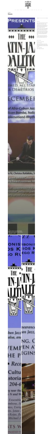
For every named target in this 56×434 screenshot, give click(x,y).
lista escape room (39, 41)
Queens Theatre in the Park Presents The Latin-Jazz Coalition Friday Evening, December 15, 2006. (42, 23)
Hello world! (42, 41)
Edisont (37, 47)
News (9, 229)
